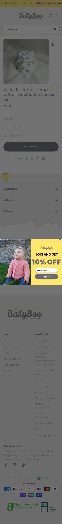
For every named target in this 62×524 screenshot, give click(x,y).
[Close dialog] (60, 240)
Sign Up (46, 276)
